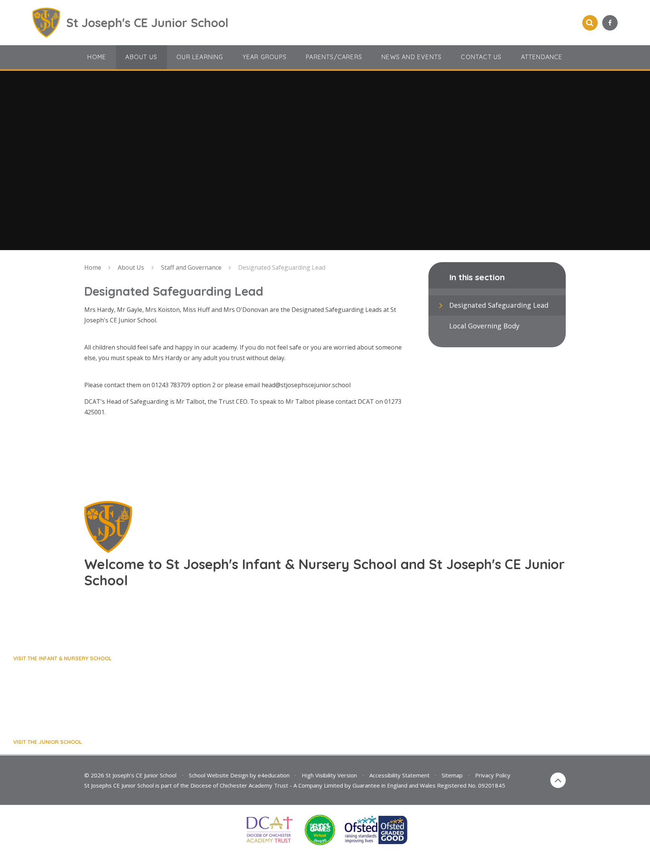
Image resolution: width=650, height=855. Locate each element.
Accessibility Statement (399, 775)
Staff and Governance (191, 267)
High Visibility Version (329, 775)
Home (92, 267)
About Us (131, 267)
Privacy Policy (492, 775)
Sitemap (452, 775)
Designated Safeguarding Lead (281, 267)
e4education (274, 775)
